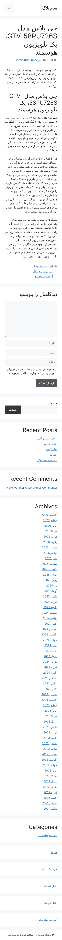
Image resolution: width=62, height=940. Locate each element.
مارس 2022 (50, 786)
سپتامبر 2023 (49, 694)
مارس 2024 (50, 661)
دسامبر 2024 (49, 612)
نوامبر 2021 (50, 808)
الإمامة (53, 454)
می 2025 (51, 585)
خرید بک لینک (49, 869)
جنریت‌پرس (13, 934)
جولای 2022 (50, 765)
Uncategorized (43, 266)
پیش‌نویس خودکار (43, 271)
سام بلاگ (49, 8)
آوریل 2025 (50, 591)
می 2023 (51, 716)
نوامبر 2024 (50, 618)
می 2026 (51, 531)
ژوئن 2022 (51, 770)
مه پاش (53, 852)
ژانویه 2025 (50, 607)
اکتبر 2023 (51, 689)
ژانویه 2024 (50, 672)
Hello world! (13, 487)
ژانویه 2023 (50, 737)
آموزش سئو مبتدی (46, 919)
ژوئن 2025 (51, 580)
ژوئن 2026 (50, 525)
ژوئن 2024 (50, 645)
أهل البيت (51, 449)
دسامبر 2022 (49, 743)
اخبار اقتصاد (50, 886)
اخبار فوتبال (50, 902)
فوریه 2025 (50, 601)
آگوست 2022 (49, 759)
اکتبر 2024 (51, 623)
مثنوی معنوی (50, 444)
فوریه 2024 (50, 667)
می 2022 (51, 776)
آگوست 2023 (49, 699)
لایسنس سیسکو (44, 276)
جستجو (53, 403)
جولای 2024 (50, 640)
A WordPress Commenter (41, 487)
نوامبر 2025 (50, 552)
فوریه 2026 (50, 536)
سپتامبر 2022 (49, 754)
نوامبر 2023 (50, 683)
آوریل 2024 (50, 656)
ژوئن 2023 (50, 710)
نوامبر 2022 (50, 748)
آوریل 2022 (50, 781)
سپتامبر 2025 (49, 563)
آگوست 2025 (49, 569)
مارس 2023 (50, 727)
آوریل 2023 (50, 721)
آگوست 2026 (49, 514)
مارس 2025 (50, 596)
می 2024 (51, 650)
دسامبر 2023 (49, 678)
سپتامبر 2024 (49, 629)
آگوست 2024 (49, 634)
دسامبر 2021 (49, 803)
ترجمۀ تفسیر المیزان (45, 438)
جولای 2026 (50, 520)
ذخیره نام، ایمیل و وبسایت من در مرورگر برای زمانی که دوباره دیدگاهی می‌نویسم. (30, 371)
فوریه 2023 (50, 732)
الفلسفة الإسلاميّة (47, 460)
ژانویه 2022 (50, 797)
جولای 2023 (50, 705)
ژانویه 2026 (50, 542)
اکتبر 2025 (51, 558)
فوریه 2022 (50, 792)
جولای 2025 (50, 574)
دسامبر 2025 (49, 547)
